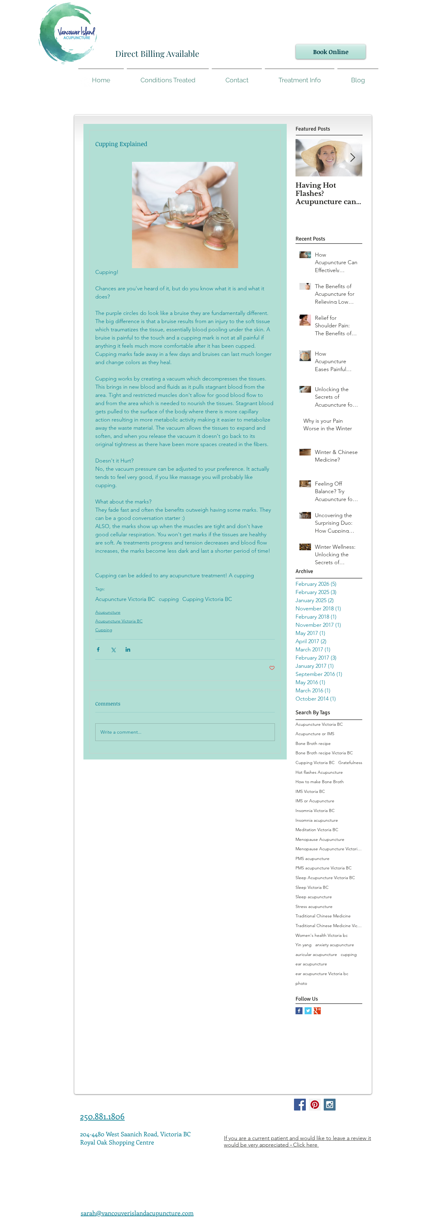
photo (301, 983)
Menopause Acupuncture (320, 839)
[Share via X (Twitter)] (113, 649)
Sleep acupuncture (314, 896)
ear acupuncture (311, 964)
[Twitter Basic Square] (308, 1010)
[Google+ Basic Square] (317, 1010)
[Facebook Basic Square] (299, 1010)
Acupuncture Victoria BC (125, 599)
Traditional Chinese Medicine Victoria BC (329, 925)
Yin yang (304, 944)
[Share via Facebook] (98, 649)
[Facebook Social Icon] (300, 1105)
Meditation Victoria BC (317, 829)
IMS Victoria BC (310, 791)
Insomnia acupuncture (317, 820)
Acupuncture (107, 612)
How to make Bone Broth (320, 781)
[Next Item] (352, 157)
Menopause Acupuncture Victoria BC (329, 848)
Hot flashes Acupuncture (319, 772)
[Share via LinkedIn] (128, 649)
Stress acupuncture (314, 906)
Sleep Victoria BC (312, 887)
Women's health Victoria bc (322, 935)
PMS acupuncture (312, 858)
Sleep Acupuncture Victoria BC (325, 877)
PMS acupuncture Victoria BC (324, 868)
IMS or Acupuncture (315, 801)
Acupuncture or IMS (315, 733)
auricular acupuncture (316, 954)
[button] (299, 77)
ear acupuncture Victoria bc (322, 973)
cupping (169, 599)
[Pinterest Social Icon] (315, 1105)
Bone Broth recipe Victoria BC (324, 753)
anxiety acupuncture (334, 944)
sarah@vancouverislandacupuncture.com (137, 1213)
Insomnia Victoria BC (315, 810)
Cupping (103, 630)
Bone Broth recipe (313, 743)
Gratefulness (350, 762)
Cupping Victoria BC (207, 599)
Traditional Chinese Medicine (323, 916)
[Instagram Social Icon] (330, 1105)
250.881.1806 (102, 1116)
